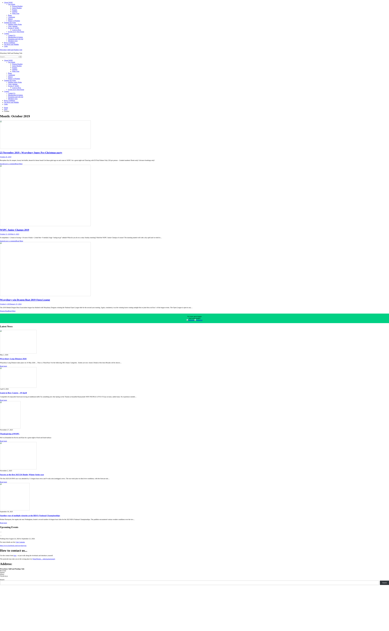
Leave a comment (9, 164)
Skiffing (14, 11)
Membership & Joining (15, 37)
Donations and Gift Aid (15, 39)
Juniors (2, 241)
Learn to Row (16, 30)
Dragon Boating (17, 6)
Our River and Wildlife (11, 44)
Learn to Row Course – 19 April (13, 393)
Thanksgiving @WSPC (10, 434)
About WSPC (8, 2)
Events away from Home (16, 32)
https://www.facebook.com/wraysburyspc (13, 545)
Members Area (13, 41)
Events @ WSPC (13, 28)
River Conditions (9, 42)
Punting (14, 10)
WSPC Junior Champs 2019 (14, 230)
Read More (18, 164)
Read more (3, 366)
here (15, 555)
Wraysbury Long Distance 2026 (13, 359)
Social (2, 164)
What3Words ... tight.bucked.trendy (43, 559)
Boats (10, 15)
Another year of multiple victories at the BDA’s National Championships (30, 516)
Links (6, 46)
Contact (6, 33)
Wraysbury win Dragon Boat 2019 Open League (25, 299)
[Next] (1, 535)
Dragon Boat (4, 311)
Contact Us (11, 35)
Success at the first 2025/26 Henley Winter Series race (22, 475)
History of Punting (14, 21)
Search (2, 580)
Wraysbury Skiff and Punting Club (11, 50)
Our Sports (11, 4)
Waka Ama (15, 13)
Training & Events (10, 22)
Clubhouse (11, 17)
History (10, 19)
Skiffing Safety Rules (15, 24)
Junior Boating (17, 8)
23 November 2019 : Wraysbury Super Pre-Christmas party (31, 152)
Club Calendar (12, 26)
